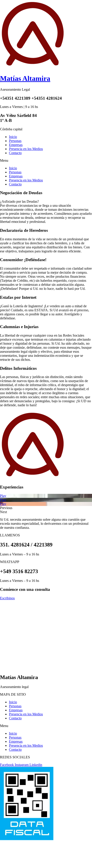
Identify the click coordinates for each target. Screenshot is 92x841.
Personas (15, 141)
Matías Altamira (25, 78)
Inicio (13, 137)
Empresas (16, 145)
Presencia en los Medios (26, 149)
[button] (46, 161)
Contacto (15, 153)
